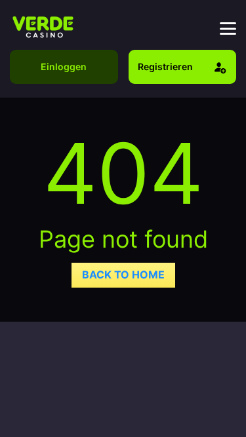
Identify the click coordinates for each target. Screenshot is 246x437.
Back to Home (123, 274)
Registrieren (165, 66)
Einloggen (64, 66)
